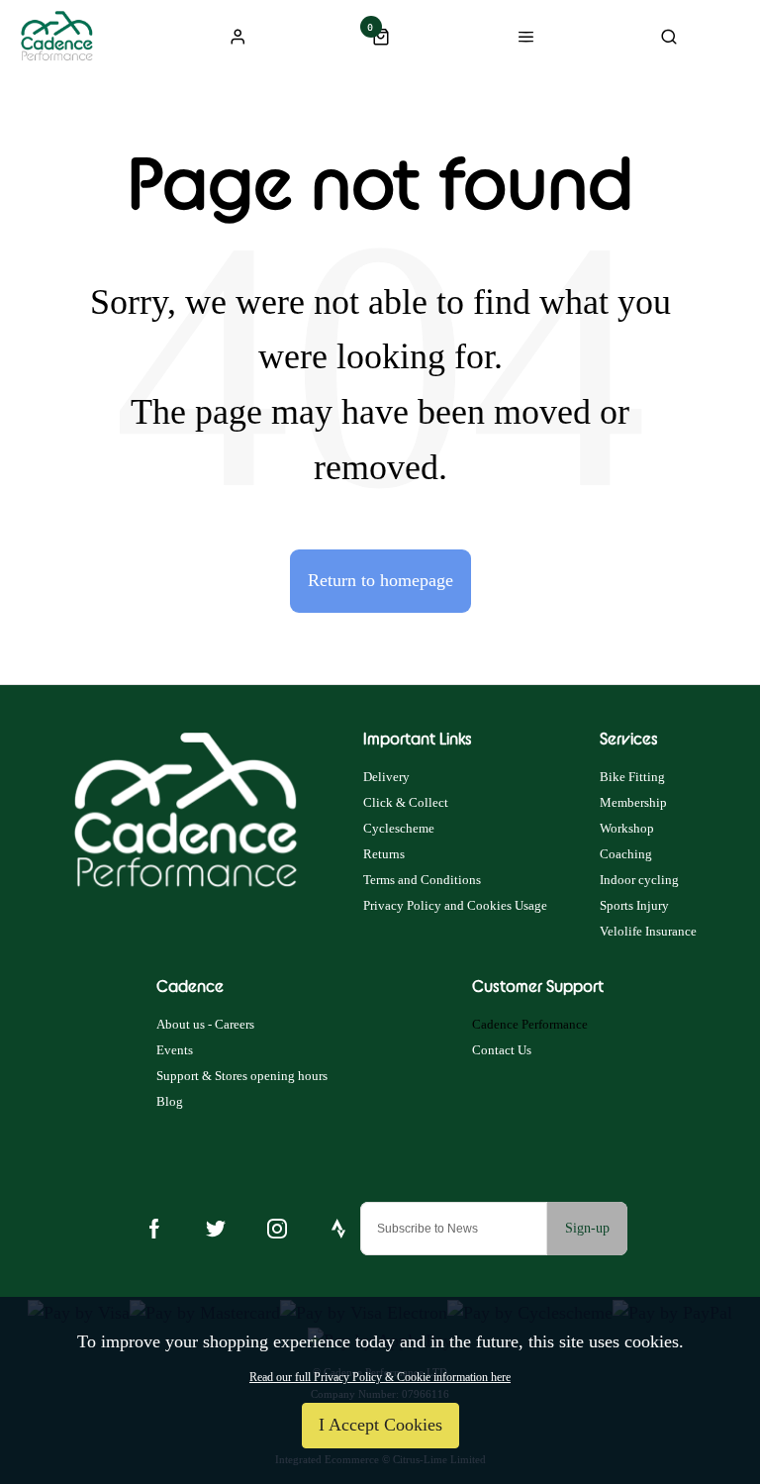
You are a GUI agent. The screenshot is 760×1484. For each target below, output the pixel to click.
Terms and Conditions (422, 879)
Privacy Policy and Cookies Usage (455, 905)
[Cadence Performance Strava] (338, 1228)
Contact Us (501, 1049)
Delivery (386, 776)
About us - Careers (205, 1024)
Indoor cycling (639, 879)
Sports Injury (634, 905)
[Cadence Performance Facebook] (154, 1228)
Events (174, 1049)
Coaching (626, 853)
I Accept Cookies (380, 1425)
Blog (169, 1101)
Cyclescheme (398, 828)
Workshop (627, 828)
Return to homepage (380, 580)
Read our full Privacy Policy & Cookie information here (380, 1377)
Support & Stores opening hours (242, 1075)
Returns (384, 853)
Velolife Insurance (648, 931)
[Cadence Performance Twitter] (216, 1228)
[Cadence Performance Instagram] (277, 1228)
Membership (633, 802)
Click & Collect (405, 802)
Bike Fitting (632, 776)
